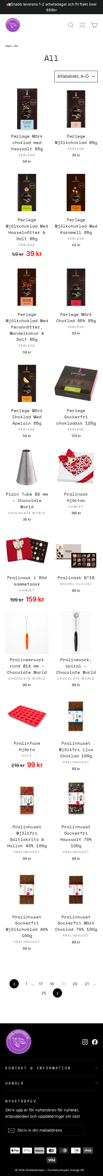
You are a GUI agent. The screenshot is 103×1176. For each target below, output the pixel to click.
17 (41, 984)
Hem (8, 46)
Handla (14, 1083)
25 (43, 993)
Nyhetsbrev (21, 1100)
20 (75, 984)
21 (87, 984)
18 (52, 984)
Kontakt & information (38, 1068)
